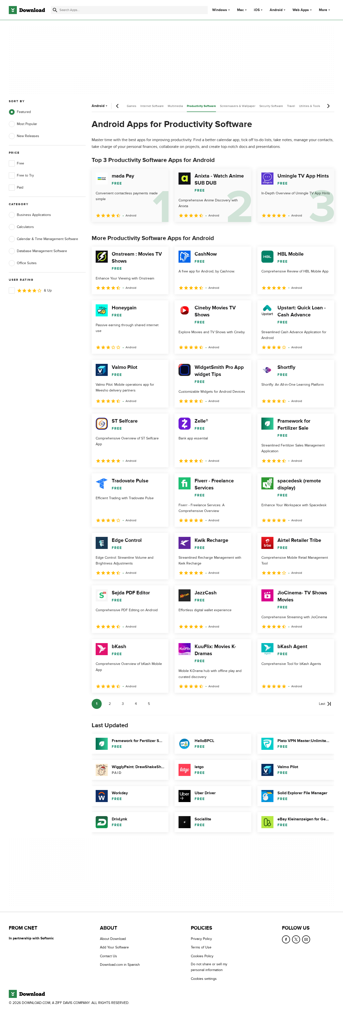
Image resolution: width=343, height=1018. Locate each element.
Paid (20, 187)
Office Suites (27, 263)
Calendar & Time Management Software (47, 239)
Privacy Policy (201, 939)
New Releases (28, 136)
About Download (113, 939)
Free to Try (25, 175)
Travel (291, 106)
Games (131, 106)
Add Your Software (114, 947)
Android (276, 10)
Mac (240, 10)
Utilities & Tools (309, 106)
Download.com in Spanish (120, 965)
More (323, 10)
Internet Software (152, 106)
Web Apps (301, 10)
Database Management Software (42, 251)
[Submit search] (55, 10)
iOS (257, 10)
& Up (48, 290)
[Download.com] (27, 10)
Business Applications (34, 215)
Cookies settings (204, 979)
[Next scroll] (328, 106)
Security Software (271, 106)
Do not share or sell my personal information (209, 967)
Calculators (25, 227)
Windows (219, 10)
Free (20, 163)
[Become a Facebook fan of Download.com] (286, 939)
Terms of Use (201, 947)
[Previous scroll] (117, 106)
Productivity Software (201, 106)
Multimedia (175, 106)
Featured (24, 112)
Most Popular (27, 124)
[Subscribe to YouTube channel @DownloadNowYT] (306, 939)
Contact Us (108, 956)
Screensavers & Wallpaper (237, 106)
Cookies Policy (202, 956)
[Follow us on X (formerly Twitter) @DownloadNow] (296, 939)
